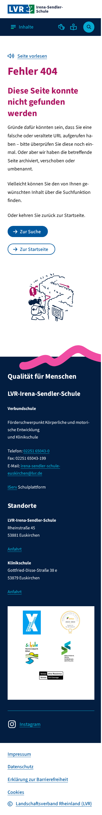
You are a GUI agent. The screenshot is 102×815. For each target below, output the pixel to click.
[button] (61, 26)
